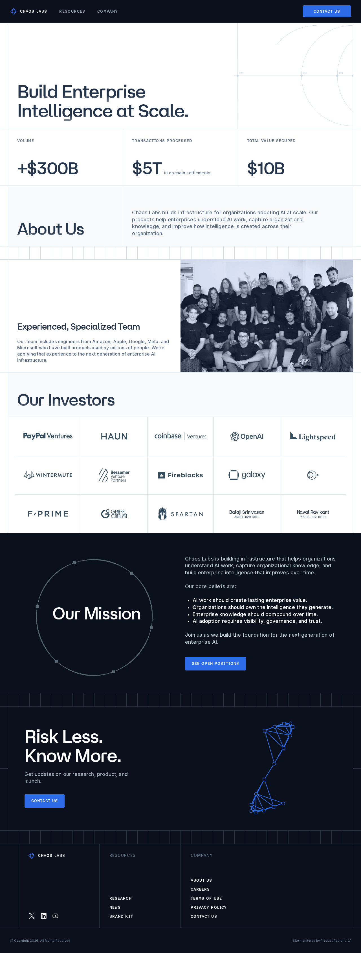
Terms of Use (206, 898)
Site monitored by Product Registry (319, 941)
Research (120, 898)
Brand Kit (121, 916)
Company (107, 11)
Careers (200, 889)
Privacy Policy (209, 907)
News (115, 907)
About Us (201, 880)
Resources (72, 11)
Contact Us (204, 916)
